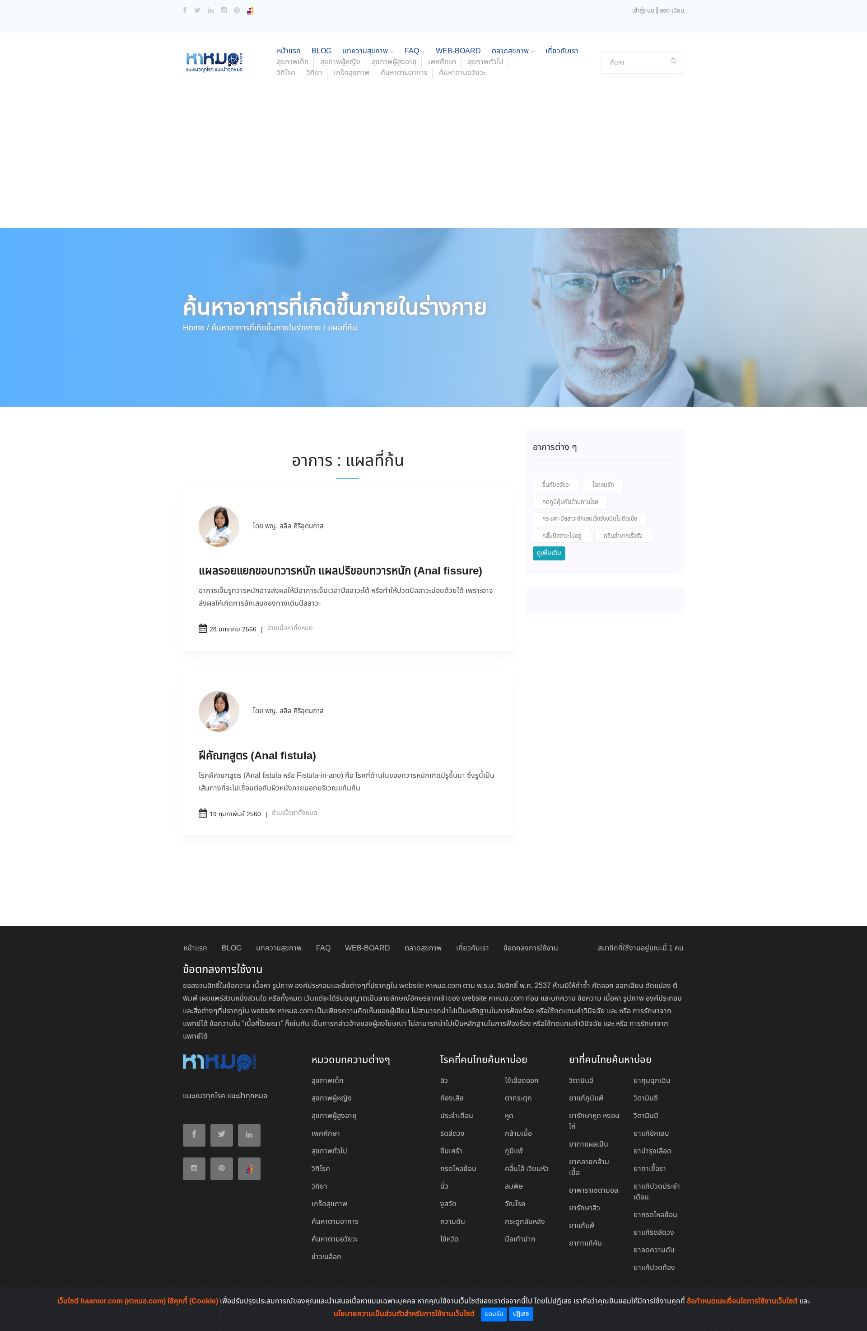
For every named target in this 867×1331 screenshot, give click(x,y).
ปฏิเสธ (521, 1313)
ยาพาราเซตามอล (593, 1190)
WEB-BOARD (458, 51)
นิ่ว (444, 1186)
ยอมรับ (494, 1314)
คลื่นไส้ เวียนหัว (527, 1169)
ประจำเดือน (456, 1116)
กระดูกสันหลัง (525, 1222)
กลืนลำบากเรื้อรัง (623, 536)
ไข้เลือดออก (522, 1081)
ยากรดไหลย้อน (655, 1215)
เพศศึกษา (442, 62)
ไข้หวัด (449, 1239)
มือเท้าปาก (520, 1239)
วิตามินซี (646, 1098)
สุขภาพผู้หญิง (340, 62)
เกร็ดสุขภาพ (351, 73)
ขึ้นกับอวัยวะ (556, 485)
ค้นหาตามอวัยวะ (462, 73)
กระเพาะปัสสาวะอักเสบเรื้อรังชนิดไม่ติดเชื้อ (589, 519)
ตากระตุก (518, 1098)
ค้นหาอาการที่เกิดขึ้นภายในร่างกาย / (268, 328)
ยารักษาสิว (584, 1208)
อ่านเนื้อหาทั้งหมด (290, 628)
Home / (196, 328)
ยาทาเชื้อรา (650, 1169)
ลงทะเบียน (672, 11)
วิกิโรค (286, 73)
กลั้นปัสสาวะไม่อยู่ (562, 536)
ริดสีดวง (452, 1134)
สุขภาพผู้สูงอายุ (394, 62)
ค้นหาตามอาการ (404, 73)
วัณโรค (515, 1204)
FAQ (413, 51)
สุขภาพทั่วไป (485, 62)
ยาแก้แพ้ (581, 1226)
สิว (444, 1081)
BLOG (321, 51)
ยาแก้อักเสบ (651, 1134)
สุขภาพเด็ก (293, 62)
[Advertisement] (433, 160)
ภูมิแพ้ (514, 1151)
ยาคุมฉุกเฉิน (652, 1081)
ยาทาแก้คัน (585, 1243)
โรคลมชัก (603, 485)
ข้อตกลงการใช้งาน (530, 948)
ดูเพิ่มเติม (549, 553)
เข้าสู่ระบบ (643, 11)
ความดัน (452, 1222)
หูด (509, 1116)
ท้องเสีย (452, 1098)
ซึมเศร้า (451, 1151)
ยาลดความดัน (654, 1250)
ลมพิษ (514, 1186)
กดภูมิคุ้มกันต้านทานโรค (570, 502)
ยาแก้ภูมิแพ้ (586, 1098)
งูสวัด (448, 1204)
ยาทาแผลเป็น (588, 1144)
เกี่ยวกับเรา (561, 51)
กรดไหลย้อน (458, 1169)
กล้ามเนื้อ (518, 1134)
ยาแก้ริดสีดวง (654, 1233)
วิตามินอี (581, 1081)
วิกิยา (314, 73)
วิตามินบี (646, 1116)
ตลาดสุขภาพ (511, 51)
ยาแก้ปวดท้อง (654, 1268)
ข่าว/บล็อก (326, 1257)
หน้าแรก (289, 51)
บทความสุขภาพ (366, 51)
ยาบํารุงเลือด (652, 1151)
